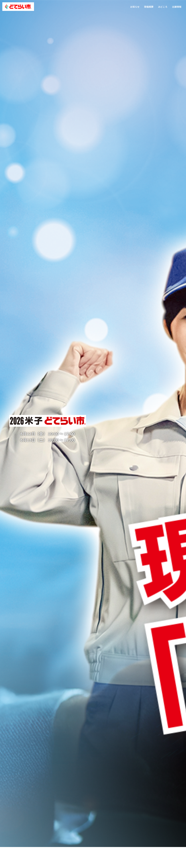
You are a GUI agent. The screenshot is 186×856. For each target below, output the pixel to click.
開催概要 (148, 6)
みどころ (162, 6)
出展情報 (176, 6)
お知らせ (135, 6)
